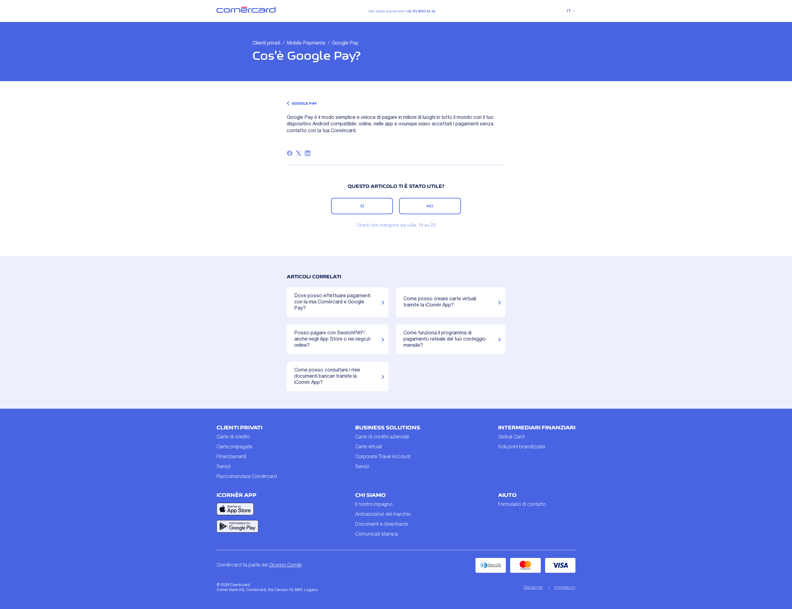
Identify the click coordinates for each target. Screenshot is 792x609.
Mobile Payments (306, 43)
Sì (362, 205)
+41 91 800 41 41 (421, 11)
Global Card (511, 437)
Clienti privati (266, 43)
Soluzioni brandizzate (521, 447)
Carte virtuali (368, 447)
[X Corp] (298, 153)
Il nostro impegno (373, 504)
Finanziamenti (231, 457)
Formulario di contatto (522, 504)
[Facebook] (289, 153)
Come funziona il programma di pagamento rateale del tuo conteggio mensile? (444, 339)
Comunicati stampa (376, 534)
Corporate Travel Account (383, 457)
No (430, 205)
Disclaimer (533, 588)
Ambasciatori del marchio (383, 514)
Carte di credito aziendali (382, 437)
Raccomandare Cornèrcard (247, 477)
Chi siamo (370, 495)
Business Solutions (387, 427)
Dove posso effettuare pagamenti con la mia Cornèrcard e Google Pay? (332, 302)
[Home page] (246, 11)
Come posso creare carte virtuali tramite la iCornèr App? (439, 302)
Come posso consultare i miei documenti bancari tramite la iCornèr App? (327, 376)
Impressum (564, 588)
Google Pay (345, 43)
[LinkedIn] (307, 153)
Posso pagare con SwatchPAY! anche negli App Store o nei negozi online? (332, 339)
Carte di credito (233, 437)
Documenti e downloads (381, 524)
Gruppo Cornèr (285, 565)
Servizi (223, 467)
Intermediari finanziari (536, 427)
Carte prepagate (234, 447)
